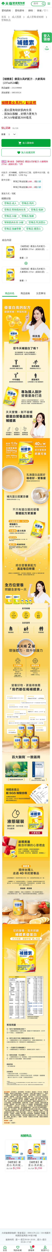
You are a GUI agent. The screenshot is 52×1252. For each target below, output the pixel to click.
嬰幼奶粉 (6, 10)
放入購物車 (28, 143)
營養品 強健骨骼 (12, 229)
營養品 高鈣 (28, 203)
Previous (2, 1155)
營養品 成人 (10, 203)
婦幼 (30, 10)
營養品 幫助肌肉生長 (15, 209)
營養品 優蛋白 (33, 229)
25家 (39, 181)
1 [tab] (23, 74)
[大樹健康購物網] (13, 3)
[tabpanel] (26, 49)
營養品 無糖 (28, 216)
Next (49, 1155)
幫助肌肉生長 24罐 (13, 222)
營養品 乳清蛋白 (37, 222)
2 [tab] (28, 74)
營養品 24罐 (10, 216)
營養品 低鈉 (37, 209)
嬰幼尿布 (19, 10)
